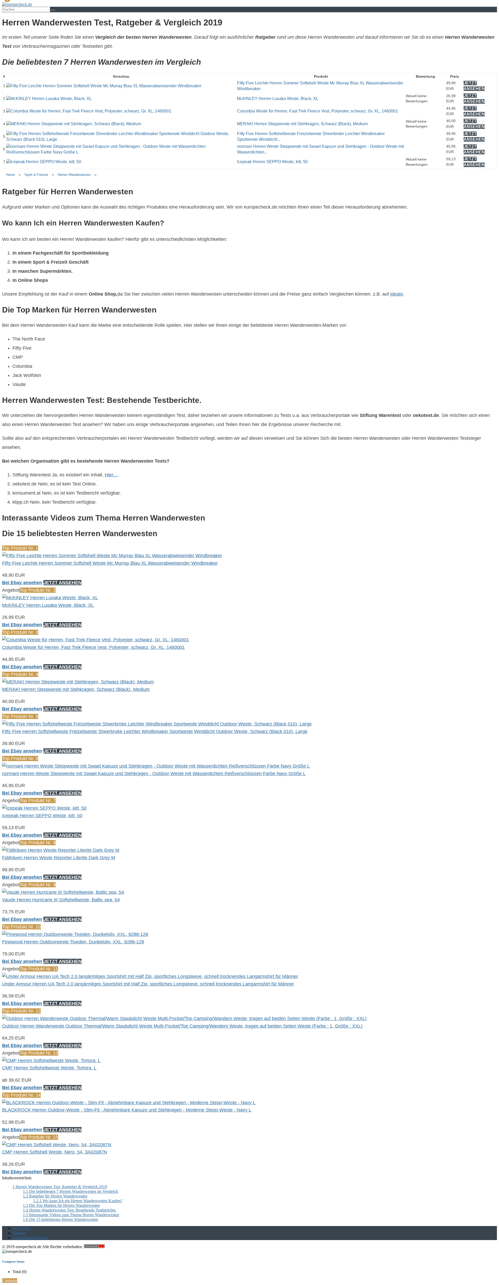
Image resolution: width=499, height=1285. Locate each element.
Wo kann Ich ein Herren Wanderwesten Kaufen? (77, 1201)
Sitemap (19, 1233)
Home (10, 175)
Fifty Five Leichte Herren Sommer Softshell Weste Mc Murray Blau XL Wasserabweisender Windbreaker (110, 563)
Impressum (21, 1228)
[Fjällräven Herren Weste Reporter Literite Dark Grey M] (60, 850)
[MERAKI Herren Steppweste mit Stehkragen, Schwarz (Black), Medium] (73, 124)
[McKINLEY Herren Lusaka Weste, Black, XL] (49, 98)
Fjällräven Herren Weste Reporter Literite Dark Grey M (58, 857)
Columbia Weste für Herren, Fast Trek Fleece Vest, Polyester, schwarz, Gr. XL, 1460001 (317, 111)
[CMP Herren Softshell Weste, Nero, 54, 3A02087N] (56, 1144)
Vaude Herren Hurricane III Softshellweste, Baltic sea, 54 (61, 899)
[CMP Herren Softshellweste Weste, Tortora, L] (51, 1060)
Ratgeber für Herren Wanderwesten (55, 1196)
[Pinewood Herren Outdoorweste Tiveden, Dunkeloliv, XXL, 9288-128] (75, 934)
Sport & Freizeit (36, 175)
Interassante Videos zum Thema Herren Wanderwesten (71, 1215)
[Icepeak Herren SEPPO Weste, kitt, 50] (43, 161)
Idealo (396, 294)
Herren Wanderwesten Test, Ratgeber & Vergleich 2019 (59, 1186)
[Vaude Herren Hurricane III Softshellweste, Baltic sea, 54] (63, 892)
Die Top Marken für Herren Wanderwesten (61, 1205)
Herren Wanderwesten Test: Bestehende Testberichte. (69, 1210)
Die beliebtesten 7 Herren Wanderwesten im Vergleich (70, 1191)
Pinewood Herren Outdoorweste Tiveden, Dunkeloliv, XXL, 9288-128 (73, 941)
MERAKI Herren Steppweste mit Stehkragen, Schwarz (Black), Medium (302, 124)
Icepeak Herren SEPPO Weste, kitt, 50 (272, 161)
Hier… (111, 474)
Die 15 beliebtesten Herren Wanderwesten (60, 1219)
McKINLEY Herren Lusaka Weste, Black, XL (277, 98)
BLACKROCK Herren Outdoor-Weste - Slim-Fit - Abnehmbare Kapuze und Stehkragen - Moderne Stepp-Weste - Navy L (126, 1110)
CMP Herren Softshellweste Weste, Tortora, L (49, 1067)
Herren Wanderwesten (74, 175)
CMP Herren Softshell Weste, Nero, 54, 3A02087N (54, 1152)
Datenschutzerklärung (30, 1237)
